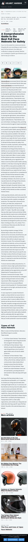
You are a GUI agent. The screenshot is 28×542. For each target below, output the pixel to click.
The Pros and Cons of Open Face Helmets (12, 528)
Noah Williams (5, 23)
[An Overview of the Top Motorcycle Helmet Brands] (14, 427)
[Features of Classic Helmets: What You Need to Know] (14, 478)
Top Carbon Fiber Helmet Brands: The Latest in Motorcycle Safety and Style (11, 516)
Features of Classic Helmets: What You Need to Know (11, 490)
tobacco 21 (23, 127)
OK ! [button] (5, 539)
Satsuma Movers (5, 81)
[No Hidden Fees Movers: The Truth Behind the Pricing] (14, 453)
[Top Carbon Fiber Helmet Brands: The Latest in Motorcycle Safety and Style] (14, 504)
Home (2, 11)
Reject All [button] (21, 539)
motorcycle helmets (6, 85)
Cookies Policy (16, 536)
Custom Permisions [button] (12, 539)
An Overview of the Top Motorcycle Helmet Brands (10, 438)
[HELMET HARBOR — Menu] (25, 2)
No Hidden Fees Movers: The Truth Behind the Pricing (11, 464)
